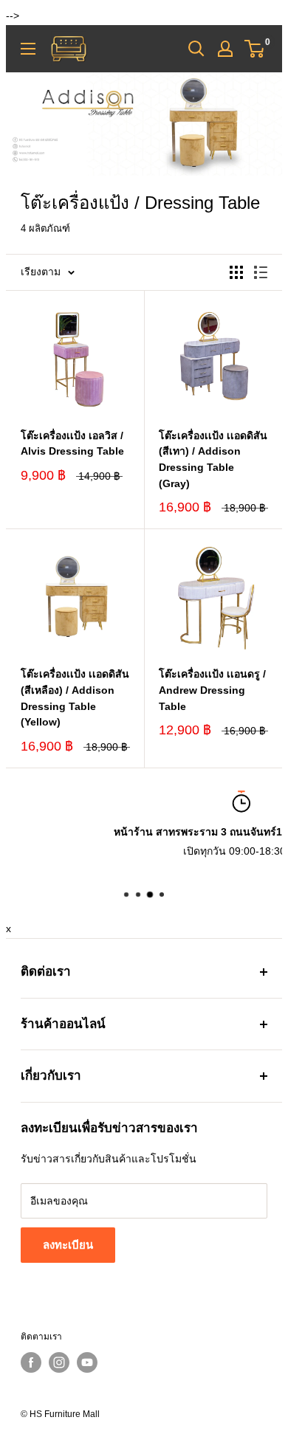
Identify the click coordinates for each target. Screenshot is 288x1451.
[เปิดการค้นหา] (196, 49)
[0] (255, 49)
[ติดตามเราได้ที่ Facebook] (31, 1362)
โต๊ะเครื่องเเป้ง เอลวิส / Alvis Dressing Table (72, 444)
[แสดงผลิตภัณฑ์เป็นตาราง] (236, 272)
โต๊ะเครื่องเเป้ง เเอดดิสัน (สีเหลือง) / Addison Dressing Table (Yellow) (75, 698)
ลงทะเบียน (68, 1244)
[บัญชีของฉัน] (225, 49)
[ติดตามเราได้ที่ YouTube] (87, 1362)
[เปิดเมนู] (28, 49)
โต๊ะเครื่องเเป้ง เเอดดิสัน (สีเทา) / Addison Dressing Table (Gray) (213, 459)
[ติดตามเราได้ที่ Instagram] (59, 1362)
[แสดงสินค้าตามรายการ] (260, 272)
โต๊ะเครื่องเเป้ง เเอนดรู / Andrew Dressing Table (212, 689)
